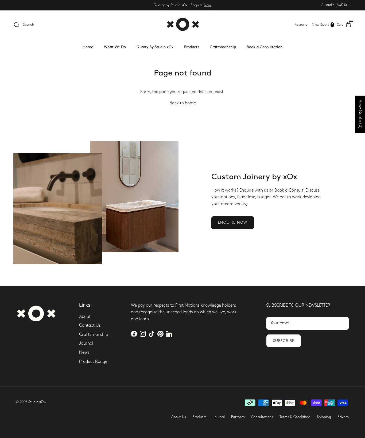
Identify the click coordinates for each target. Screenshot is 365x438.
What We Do (115, 47)
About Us (178, 416)
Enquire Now (232, 222)
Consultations (262, 416)
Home (88, 47)
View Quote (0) (360, 114)
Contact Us (90, 325)
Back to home (182, 103)
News (84, 353)
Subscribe (283, 340)
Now (207, 5)
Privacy (343, 416)
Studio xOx (36, 401)
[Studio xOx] (183, 25)
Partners (238, 416)
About (85, 317)
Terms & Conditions (294, 416)
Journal (86, 343)
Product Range (93, 362)
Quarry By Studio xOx (155, 47)
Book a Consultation (265, 47)
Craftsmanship (223, 47)
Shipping (324, 416)
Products (191, 47)
